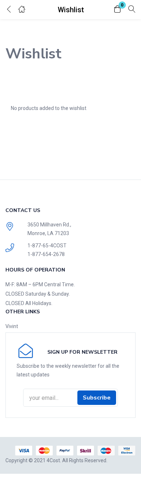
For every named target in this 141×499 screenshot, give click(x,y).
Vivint (11, 326)
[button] (117, 9)
